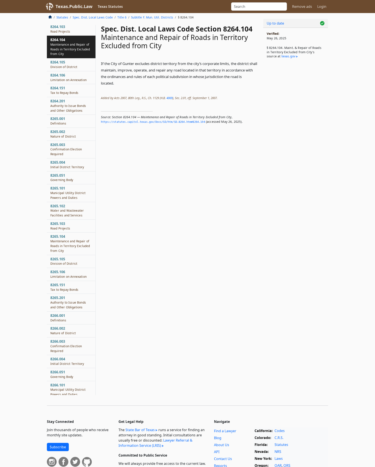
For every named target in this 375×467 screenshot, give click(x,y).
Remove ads (302, 6)
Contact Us (223, 458)
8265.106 (68, 274)
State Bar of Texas (140, 429)
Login (321, 6)
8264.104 (70, 46)
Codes (280, 430)
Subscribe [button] (58, 447)
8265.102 (67, 211)
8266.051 (61, 374)
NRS (278, 451)
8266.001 (58, 317)
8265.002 (63, 133)
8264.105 (63, 64)
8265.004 (67, 164)
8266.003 (66, 346)
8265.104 (70, 243)
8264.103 (60, 28)
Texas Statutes (110, 6)
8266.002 (63, 330)
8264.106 (68, 77)
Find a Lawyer (225, 431)
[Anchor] (116, 83)
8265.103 (60, 225)
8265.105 (63, 261)
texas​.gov (288, 56)
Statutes (62, 17)
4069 (169, 98)
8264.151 (64, 90)
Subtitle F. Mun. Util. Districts (152, 17)
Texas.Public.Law (74, 6)
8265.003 (66, 149)
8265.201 (68, 302)
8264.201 (68, 106)
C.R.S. (279, 437)
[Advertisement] (295, 134)
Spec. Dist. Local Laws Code (93, 17)
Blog (217, 437)
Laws (279, 458)
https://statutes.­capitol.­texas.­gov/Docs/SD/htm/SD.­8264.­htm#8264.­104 (153, 121)
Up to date (275, 23)
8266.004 (67, 361)
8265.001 (58, 120)
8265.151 (64, 287)
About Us (221, 444)
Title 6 (122, 17)
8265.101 (68, 193)
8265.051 (61, 177)
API (216, 451)
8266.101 (68, 390)
